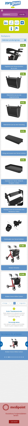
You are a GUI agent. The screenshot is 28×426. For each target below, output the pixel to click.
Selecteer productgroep (11, 40)
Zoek (21, 14)
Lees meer (13, 421)
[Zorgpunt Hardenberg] (14, 4)
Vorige (5, 303)
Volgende (22, 303)
